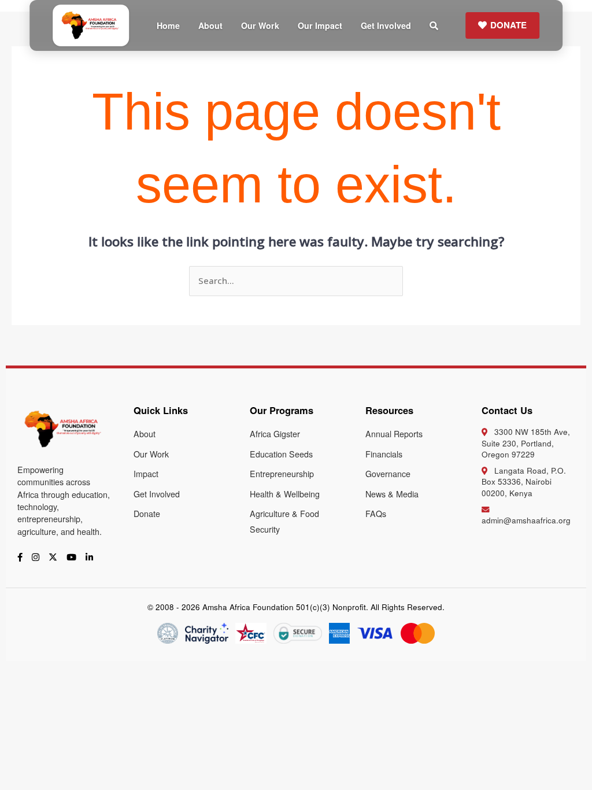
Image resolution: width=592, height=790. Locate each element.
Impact (146, 473)
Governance (387, 473)
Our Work (260, 25)
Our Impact (320, 25)
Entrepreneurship (282, 473)
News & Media (392, 494)
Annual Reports (394, 434)
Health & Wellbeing (285, 494)
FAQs (375, 513)
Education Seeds (281, 454)
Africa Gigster (275, 434)
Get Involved (386, 25)
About (210, 25)
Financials (383, 454)
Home (168, 25)
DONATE (508, 25)
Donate (147, 513)
